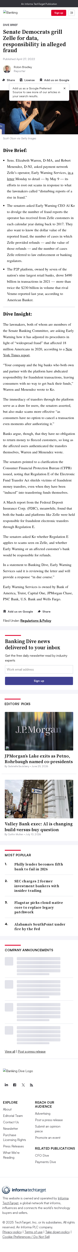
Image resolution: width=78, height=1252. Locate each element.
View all (10, 1051)
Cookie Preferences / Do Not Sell (26, 1237)
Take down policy (57, 1232)
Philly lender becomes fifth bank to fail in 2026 (38, 866)
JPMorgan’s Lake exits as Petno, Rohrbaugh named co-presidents (39, 759)
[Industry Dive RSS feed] (31, 1085)
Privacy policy (12, 1232)
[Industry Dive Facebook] (14, 1085)
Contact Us (11, 1122)
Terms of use (33, 1232)
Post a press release (32, 1051)
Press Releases (13, 1146)
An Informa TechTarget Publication (39, 3)
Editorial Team (13, 1116)
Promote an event (47, 1138)
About (7, 1109)
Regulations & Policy (35, 621)
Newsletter (10, 1129)
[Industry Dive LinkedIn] (6, 1085)
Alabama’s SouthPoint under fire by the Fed (40, 926)
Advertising (42, 1113)
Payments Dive (45, 1162)
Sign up (58, 12)
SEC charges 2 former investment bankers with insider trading (36, 886)
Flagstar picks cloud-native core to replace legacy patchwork (38, 907)
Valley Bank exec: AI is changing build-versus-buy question (39, 827)
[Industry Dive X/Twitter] (23, 1085)
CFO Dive (42, 1155)
